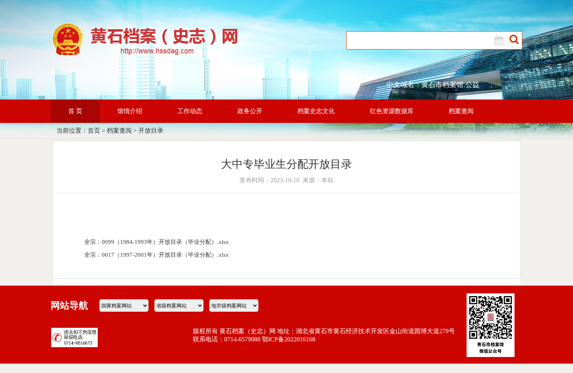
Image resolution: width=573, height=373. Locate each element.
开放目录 (150, 130)
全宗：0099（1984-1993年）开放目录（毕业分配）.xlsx (156, 242)
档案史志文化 (316, 111)
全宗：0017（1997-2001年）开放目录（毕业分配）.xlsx (156, 255)
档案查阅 (461, 111)
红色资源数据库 (392, 111)
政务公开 (249, 111)
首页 (94, 130)
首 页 (75, 111)
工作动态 (189, 111)
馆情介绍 (129, 111)
